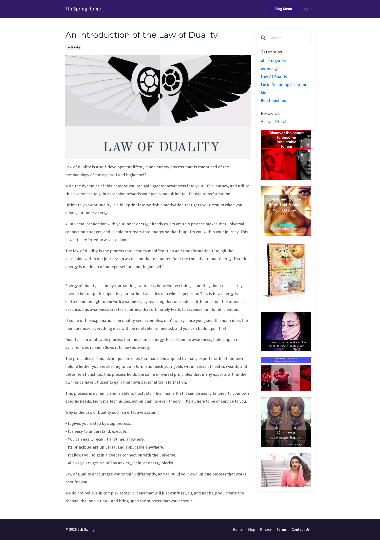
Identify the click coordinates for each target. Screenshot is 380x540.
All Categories (273, 61)
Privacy (266, 529)
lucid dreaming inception (284, 84)
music (266, 92)
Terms (282, 529)
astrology (269, 68)
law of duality (73, 47)
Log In (307, 9)
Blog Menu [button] (283, 9)
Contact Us (301, 529)
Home (238, 529)
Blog (251, 529)
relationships (273, 100)
